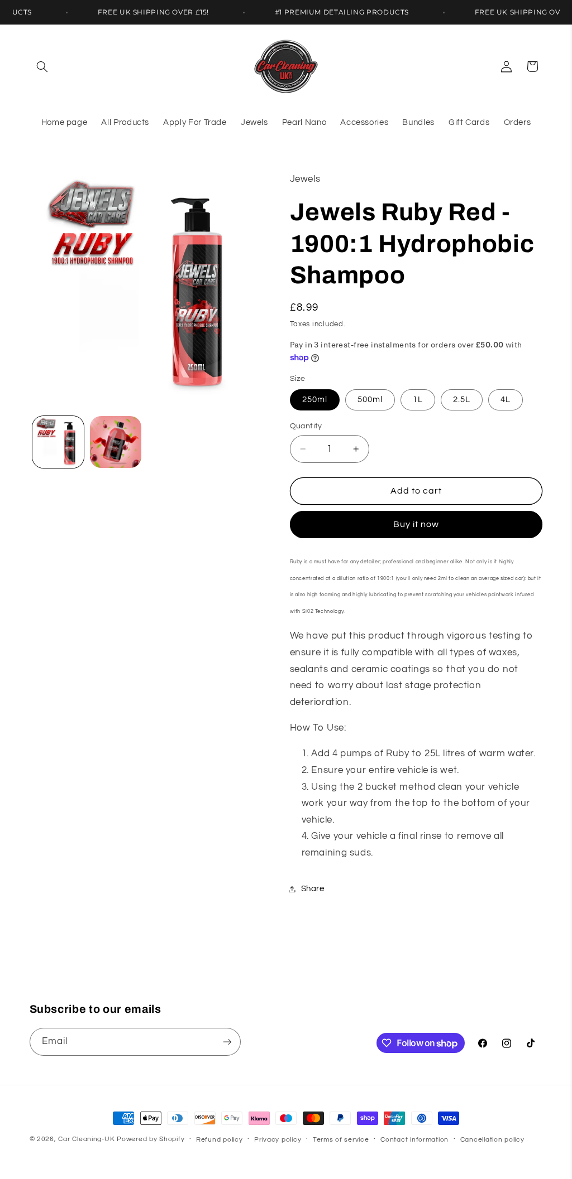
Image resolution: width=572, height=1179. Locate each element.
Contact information (414, 1140)
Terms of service (341, 1140)
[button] (42, 66)
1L (418, 399)
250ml (314, 399)
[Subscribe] (227, 1041)
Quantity (306, 426)
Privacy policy (277, 1140)
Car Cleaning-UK (86, 1139)
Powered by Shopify (150, 1139)
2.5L (461, 399)
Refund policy (219, 1140)
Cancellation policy (492, 1140)
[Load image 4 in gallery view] (115, 441)
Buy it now (416, 524)
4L (505, 399)
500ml (370, 399)
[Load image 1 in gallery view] (58, 441)
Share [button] (313, 889)
